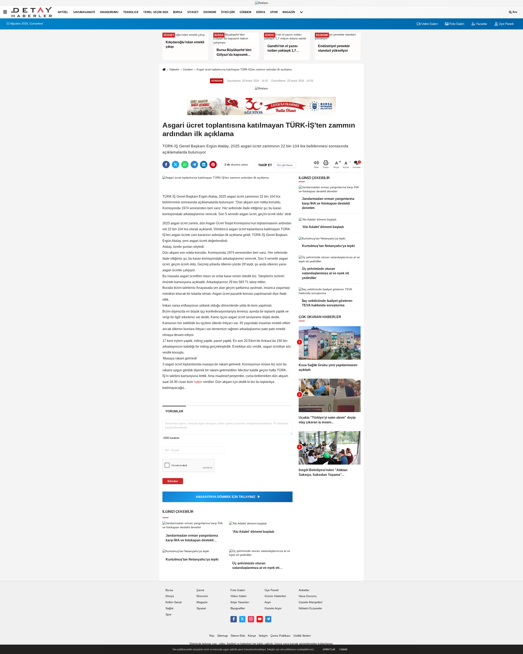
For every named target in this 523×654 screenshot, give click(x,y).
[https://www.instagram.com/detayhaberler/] (251, 619)
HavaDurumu (109, 12)
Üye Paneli (505, 24)
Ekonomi (209, 12)
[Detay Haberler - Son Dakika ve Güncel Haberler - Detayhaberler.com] (31, 12)
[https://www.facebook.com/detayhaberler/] (233, 619)
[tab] (174, 411)
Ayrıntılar (329, 649)
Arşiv (268, 602)
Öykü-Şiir (228, 12)
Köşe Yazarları (239, 602)
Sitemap (222, 635)
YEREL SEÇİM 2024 (155, 12)
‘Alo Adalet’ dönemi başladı (253, 531)
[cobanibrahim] (268, 619)
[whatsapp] (185, 164)
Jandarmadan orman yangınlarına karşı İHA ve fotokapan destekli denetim (192, 538)
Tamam (343, 649)
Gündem (245, 12)
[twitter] (175, 164)
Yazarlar (481, 24)
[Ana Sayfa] (164, 69)
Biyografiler (237, 608)
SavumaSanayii (84, 12)
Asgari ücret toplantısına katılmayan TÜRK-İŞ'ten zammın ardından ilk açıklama (244, 69)
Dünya (260, 12)
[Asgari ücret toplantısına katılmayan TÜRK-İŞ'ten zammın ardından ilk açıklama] (215, 177)
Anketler (304, 590)
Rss (211, 635)
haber (198, 382)
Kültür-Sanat (173, 602)
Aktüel (63, 12)
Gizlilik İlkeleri (302, 635)
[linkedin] (203, 164)
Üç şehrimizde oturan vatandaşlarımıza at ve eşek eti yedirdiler (255, 566)
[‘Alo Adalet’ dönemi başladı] (260, 523)
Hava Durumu (308, 596)
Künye (252, 635)
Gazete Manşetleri (310, 602)
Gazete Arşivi (273, 608)
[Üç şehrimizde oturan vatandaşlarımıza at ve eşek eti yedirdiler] (260, 553)
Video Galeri (429, 24)
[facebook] (166, 164)
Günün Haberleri (275, 596)
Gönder (173, 481)
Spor (274, 12)
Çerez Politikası (280, 635)
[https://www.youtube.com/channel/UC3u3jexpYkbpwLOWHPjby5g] (260, 619)
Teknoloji (130, 12)
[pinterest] (213, 164)
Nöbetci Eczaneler (310, 608)
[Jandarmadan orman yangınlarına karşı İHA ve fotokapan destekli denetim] (194, 525)
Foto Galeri (456, 24)
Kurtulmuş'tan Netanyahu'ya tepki (192, 559)
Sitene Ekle (238, 635)
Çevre (200, 590)
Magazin (289, 12)
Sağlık (169, 608)
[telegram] (194, 164)
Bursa (177, 12)
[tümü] (301, 12)
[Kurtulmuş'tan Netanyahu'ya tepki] (194, 551)
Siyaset (193, 12)
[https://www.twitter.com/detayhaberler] (242, 619)
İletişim (263, 635)
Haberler (174, 69)
